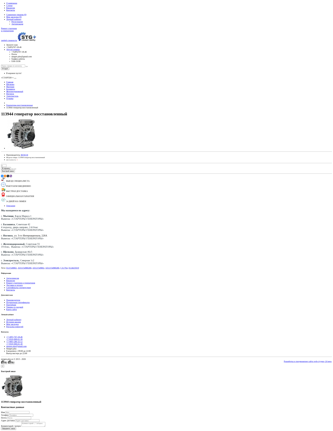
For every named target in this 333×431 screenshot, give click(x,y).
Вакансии (10, 8)
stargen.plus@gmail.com (16, 346)
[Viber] (11, 176)
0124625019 (74, 268)
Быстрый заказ (8, 171)
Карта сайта (11, 309)
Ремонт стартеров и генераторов (20, 283)
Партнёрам (11, 305)
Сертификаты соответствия (18, 288)
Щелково (10, 84)
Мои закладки (12, 324)
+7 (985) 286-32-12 (14, 342)
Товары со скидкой (14, 307)
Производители (13, 300)
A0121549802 (38, 268)
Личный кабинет (13, 320)
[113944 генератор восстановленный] (21, 148)
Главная (9, 82)
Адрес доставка (8, 420)
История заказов (13, 322)
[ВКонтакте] (2, 176)
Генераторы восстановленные (19, 105)
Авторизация (17, 24)
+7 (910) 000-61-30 (14, 339)
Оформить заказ (8, 429)
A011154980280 (24, 268)
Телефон (5, 415)
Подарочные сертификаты (18, 302)
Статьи (9, 5)
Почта (4, 418)
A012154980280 (52, 268)
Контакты (10, 10)
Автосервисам (12, 278)
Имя (3, 412)
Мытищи (10, 87)
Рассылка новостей (14, 327)
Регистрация (17, 22)
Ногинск (10, 94)
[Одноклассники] (5, 176)
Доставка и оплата (14, 285)
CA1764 (64, 268)
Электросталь (12, 96)
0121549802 (11, 268)
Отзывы (9, 98)
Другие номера (13, 49)
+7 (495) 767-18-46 (14, 337)
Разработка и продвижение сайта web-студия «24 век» (308, 361)
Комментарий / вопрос (11, 426)
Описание (10, 206)
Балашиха (10, 89)
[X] (8, 176)
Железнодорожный (14, 91)
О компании (11, 3)
